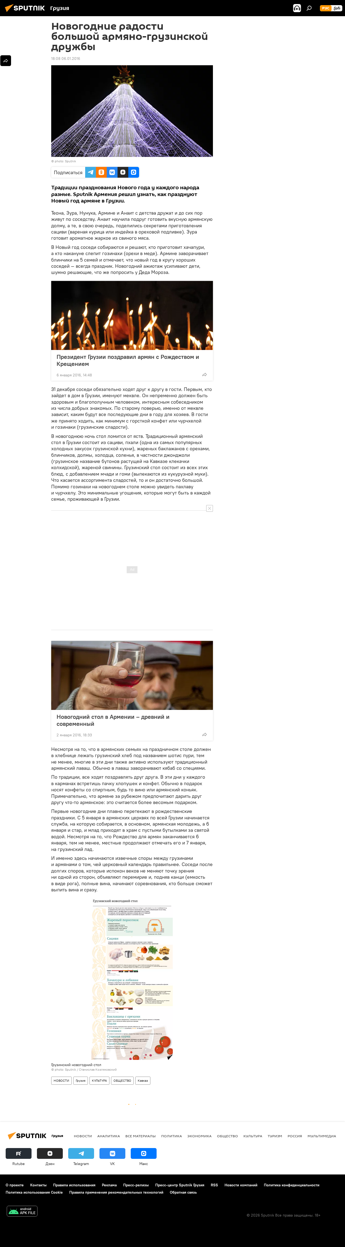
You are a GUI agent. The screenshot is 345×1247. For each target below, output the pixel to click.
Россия (295, 1135)
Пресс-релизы (136, 1185)
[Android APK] (22, 1212)
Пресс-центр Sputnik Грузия (179, 1185)
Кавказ (143, 1080)
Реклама (109, 1185)
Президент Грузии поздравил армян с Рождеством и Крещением (128, 360)
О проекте (15, 1185)
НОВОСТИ (61, 1080)
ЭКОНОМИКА (199, 1135)
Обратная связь (183, 1192)
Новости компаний (241, 1185)
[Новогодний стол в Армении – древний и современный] (132, 675)
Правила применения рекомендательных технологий (116, 1192)
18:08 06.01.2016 (65, 58)
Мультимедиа (322, 1135)
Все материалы (140, 1135)
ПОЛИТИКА (171, 1135)
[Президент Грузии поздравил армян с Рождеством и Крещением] (132, 315)
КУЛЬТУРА (99, 1080)
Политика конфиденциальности (291, 1185)
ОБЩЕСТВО (122, 1080)
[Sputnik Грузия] (26, 12)
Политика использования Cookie (34, 1192)
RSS (214, 1185)
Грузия (80, 1080)
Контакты (38, 1185)
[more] (204, 374)
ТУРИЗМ (275, 1135)
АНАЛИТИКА (108, 1135)
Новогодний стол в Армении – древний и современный (113, 720)
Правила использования (74, 1185)
